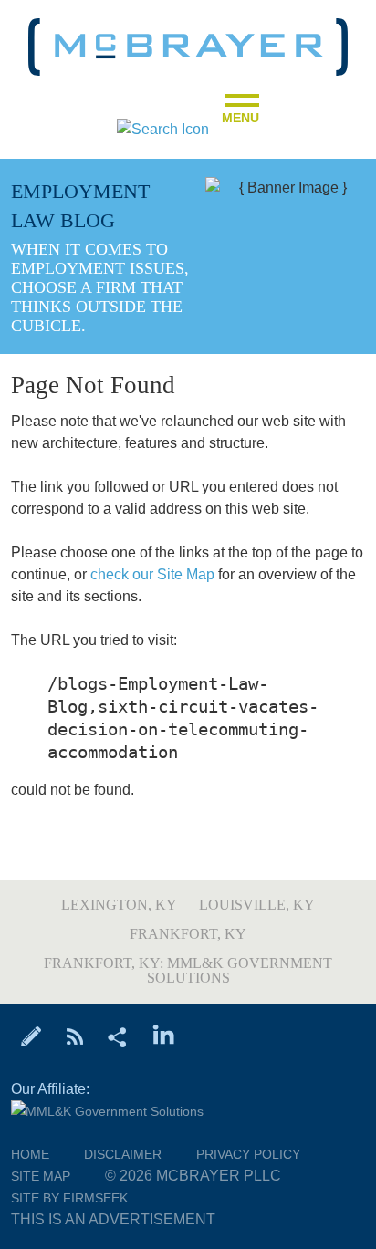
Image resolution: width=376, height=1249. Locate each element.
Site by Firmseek (69, 1198)
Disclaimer (123, 1154)
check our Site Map (152, 574)
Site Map (40, 1176)
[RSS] (74, 1035)
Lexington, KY (119, 904)
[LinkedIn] (163, 1035)
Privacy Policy (248, 1154)
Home (30, 1154)
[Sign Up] (31, 1035)
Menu (240, 112)
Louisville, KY (257, 904)
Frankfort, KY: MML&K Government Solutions (188, 970)
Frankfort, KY (188, 934)
